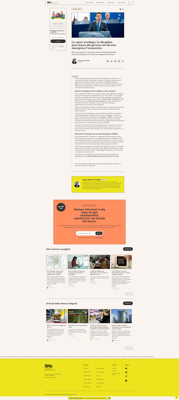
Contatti (114, 368)
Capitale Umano (111, 2)
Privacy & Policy (99, 237)
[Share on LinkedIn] (111, 61)
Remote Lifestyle (89, 2)
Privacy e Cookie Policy (116, 374)
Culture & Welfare (121, 2)
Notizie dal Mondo (100, 2)
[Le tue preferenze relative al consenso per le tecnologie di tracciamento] (176, 397)
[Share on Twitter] (115, 61)
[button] (127, 294)
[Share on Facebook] (107, 61)
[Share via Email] (123, 61)
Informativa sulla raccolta (76, 398)
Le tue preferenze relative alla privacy (95, 398)
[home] (54, 2)
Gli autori (114, 370)
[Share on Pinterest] (119, 61)
